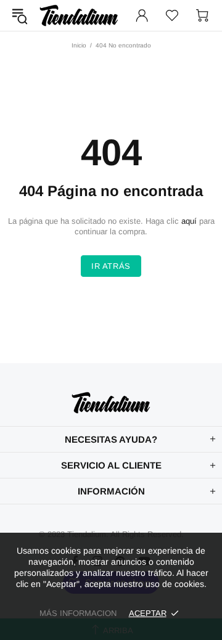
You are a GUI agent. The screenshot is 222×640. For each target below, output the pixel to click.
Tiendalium (78, 15)
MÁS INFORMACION (78, 613)
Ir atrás (111, 266)
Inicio (79, 45)
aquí (189, 221)
